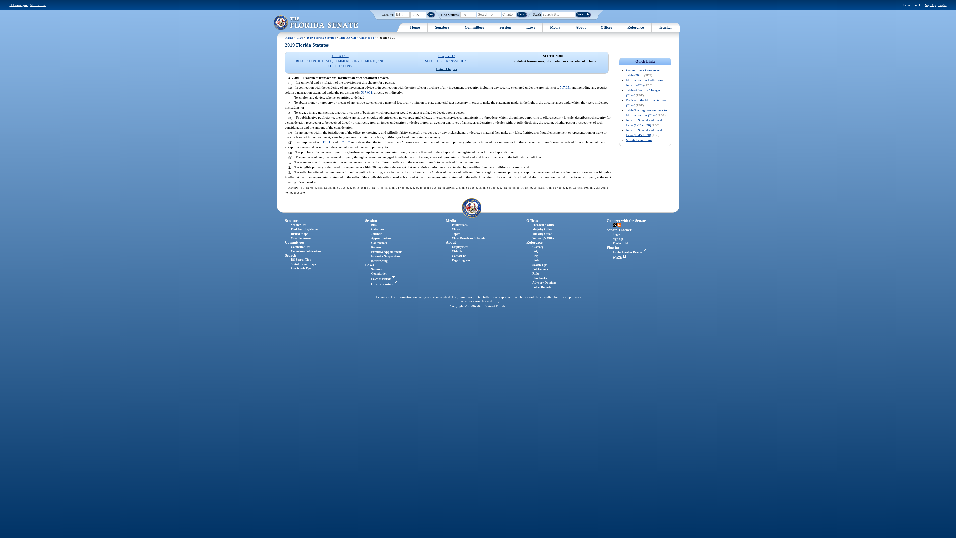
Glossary (537, 247)
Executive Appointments (386, 252)
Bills (374, 225)
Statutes (376, 269)
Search (537, 14)
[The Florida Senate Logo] (315, 22)
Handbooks (539, 278)
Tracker (665, 27)
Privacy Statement (469, 301)
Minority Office (542, 234)
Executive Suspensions (385, 256)
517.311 (326, 142)
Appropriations (381, 238)
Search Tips (539, 265)
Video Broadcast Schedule (468, 238)
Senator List (298, 225)
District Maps (299, 234)
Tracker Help (621, 243)
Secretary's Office (543, 238)
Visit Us (457, 251)
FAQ (535, 251)
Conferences (379, 243)
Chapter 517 (367, 37)
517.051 (565, 88)
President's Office (543, 225)
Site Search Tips (301, 268)
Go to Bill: (388, 14)
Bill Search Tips (301, 259)
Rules (535, 273)
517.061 (366, 93)
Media (555, 27)
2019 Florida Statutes (321, 37)
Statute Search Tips (639, 140)
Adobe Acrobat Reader (628, 252)
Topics (456, 234)
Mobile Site (38, 5)
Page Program (461, 260)
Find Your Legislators (305, 229)
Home (415, 27)
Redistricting (379, 261)
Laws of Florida (381, 279)
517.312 (344, 142)
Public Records (541, 287)
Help (535, 256)
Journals (376, 234)
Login (942, 5)
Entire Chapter (446, 69)
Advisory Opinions (544, 282)
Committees (474, 27)
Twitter (615, 225)
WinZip (618, 257)
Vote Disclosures (301, 238)
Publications (460, 225)
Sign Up (930, 5)
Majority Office (542, 229)
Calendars (377, 229)
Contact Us (459, 256)
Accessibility (490, 301)
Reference (635, 27)
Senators (442, 27)
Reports (376, 247)
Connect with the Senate (626, 221)
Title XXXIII (347, 37)
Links (536, 260)
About (581, 27)
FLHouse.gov (18, 5)
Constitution (379, 273)
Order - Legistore (382, 284)
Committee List (300, 247)
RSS (619, 225)
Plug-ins (613, 247)
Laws (530, 27)
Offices (606, 27)
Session (505, 27)
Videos (456, 229)
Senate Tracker (619, 230)
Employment (460, 247)
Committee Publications (306, 251)
